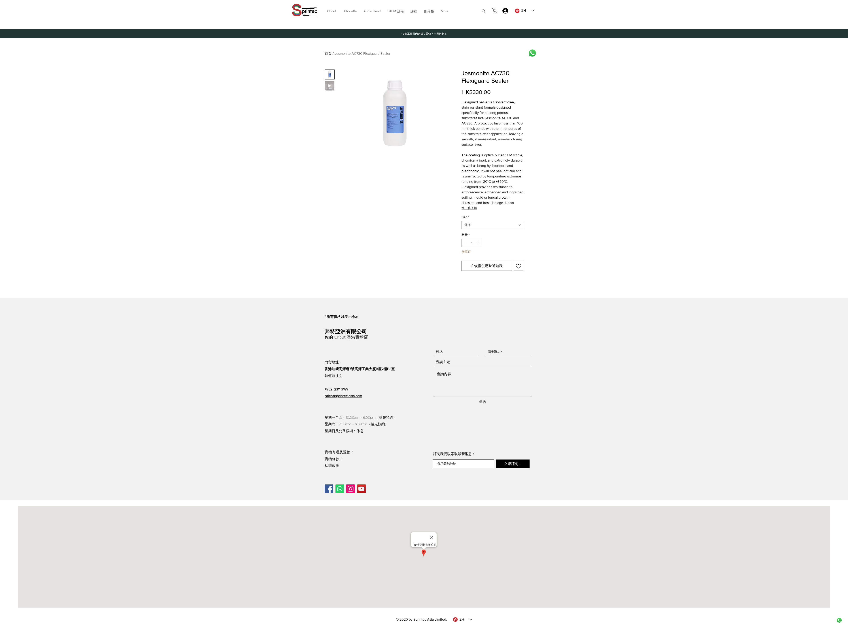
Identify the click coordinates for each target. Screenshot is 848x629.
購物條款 (333, 459)
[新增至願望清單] (518, 266)
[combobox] (492, 225)
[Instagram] (350, 488)
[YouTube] (361, 488)
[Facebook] (329, 488)
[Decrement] (465, 243)
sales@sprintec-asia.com (343, 396)
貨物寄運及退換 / (339, 452)
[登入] (503, 11)
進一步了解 (469, 208)
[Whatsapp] (532, 53)
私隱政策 (332, 465)
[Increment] (478, 243)
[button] (395, 11)
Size (465, 217)
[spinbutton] (472, 243)
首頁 (328, 53)
